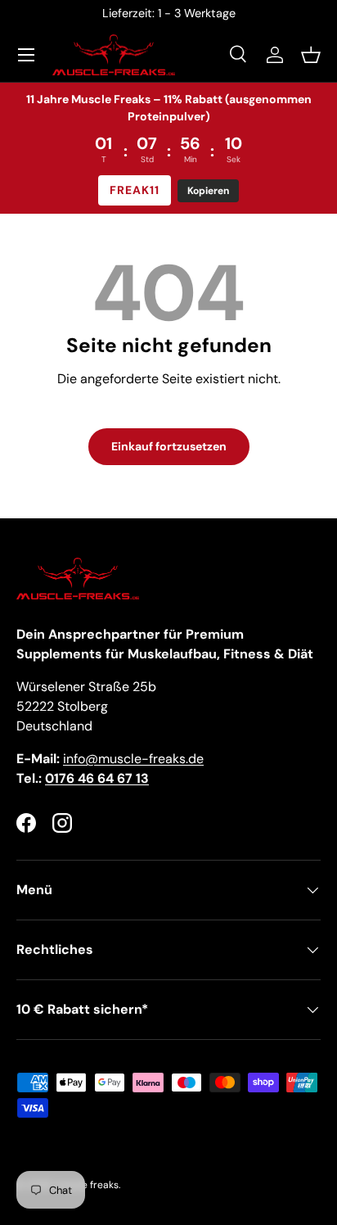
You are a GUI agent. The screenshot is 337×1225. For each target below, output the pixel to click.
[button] (311, 55)
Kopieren (208, 190)
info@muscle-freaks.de (133, 758)
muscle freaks (86, 1184)
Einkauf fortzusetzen (169, 446)
